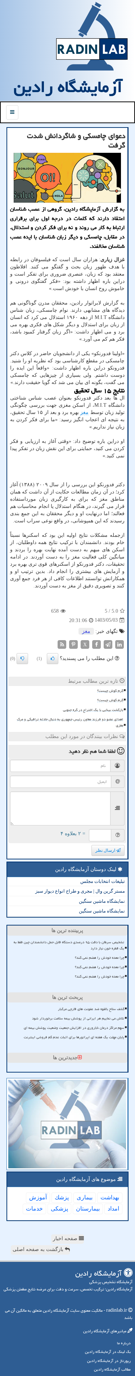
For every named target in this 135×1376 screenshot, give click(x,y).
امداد (113, 1208)
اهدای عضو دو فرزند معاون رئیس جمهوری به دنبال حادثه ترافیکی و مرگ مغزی (70, 722)
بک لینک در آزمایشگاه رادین (108, 1351)
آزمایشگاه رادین (68, 86)
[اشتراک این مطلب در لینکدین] (119, 644)
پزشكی (59, 1208)
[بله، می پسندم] (52, 658)
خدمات (34, 1208)
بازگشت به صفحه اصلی (39, 1249)
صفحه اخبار (66, 1238)
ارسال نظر (105, 850)
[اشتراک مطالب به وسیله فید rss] (62, 644)
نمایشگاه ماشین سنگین (102, 901)
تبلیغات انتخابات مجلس (102, 881)
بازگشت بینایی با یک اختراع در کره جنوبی (93, 709)
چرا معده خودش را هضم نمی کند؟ (99, 957)
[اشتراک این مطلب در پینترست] (73, 644)
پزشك (62, 1197)
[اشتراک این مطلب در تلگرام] (108, 644)
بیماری (85, 1197)
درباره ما (124, 1343)
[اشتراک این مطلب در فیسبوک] (96, 644)
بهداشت (109, 1197)
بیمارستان (88, 1208)
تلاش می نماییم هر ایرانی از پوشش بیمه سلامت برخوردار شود (78, 1018)
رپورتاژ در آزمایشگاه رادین (109, 1360)
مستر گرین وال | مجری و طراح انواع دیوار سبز (80, 891)
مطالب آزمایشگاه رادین (112, 1369)
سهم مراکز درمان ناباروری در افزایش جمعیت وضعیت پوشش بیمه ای (74, 1027)
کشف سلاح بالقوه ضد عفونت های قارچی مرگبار (91, 1009)
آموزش (38, 1197)
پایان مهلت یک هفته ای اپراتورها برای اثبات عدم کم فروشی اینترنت (74, 1037)
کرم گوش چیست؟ (110, 690)
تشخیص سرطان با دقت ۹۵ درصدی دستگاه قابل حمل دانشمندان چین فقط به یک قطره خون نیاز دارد (69, 945)
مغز (84, 412)
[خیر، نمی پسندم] (22, 658)
